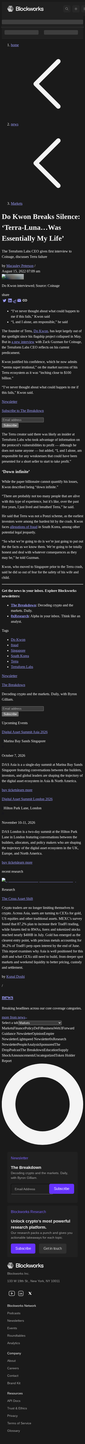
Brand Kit (13, 1383)
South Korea (20, 656)
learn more (24, 790)
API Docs (13, 1401)
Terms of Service (19, 1423)
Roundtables (16, 1335)
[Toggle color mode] (76, 8)
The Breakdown (13, 685)
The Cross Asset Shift (17, 899)
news (14, 124)
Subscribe (61, 1189)
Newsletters (15, 1320)
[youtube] (11, 1293)
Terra (14, 661)
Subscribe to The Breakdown (23, 411)
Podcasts (13, 1313)
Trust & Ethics (17, 1408)
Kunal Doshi (15, 976)
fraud (14, 645)
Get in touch (53, 1248)
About (11, 1360)
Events (12, 1328)
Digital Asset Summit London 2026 (27, 799)
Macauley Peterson (20, 266)
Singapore (18, 650)
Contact (12, 1375)
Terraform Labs (22, 667)
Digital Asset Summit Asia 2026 (25, 732)
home (15, 45)
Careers (13, 1368)
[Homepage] (25, 9)
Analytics (13, 1343)
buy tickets (9, 790)
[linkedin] (20, 1293)
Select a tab (10, 1023)
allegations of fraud (23, 527)
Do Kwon (41, 331)
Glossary (13, 1430)
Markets (16, 203)
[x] (29, 1293)
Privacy (12, 1416)
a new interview (23, 342)
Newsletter (9, 402)
